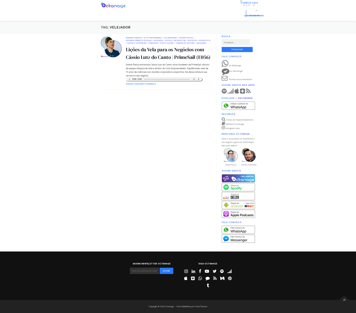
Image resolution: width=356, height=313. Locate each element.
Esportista (204, 40)
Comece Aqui (242, 3)
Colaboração (170, 38)
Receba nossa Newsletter (240, 79)
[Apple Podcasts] (185, 278)
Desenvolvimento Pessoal (139, 40)
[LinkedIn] (193, 271)
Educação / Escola (163, 40)
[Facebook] (200, 271)
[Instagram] (186, 271)
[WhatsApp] (200, 278)
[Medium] (222, 278)
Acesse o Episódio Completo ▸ (141, 83)
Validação (201, 43)
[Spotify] (222, 271)
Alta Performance (153, 38)
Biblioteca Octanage (234, 124)
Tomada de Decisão (185, 43)
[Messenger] (208, 278)
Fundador (153, 43)
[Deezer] (229, 271)
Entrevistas (180, 40)
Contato (254, 16)
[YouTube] (207, 271)
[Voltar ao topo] (344, 300)
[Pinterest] (230, 278)
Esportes (192, 40)
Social (252, 16)
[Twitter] (215, 271)
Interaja (247, 16)
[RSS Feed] (215, 278)
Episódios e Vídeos (244, 16)
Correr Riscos (186, 38)
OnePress (186, 306)
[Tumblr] (208, 285)
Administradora (134, 38)
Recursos (249, 16)
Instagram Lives (232, 128)
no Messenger (236, 71)
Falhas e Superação (137, 43)
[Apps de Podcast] (193, 278)
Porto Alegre (167, 43)
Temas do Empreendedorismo (239, 119)
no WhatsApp (234, 65)
